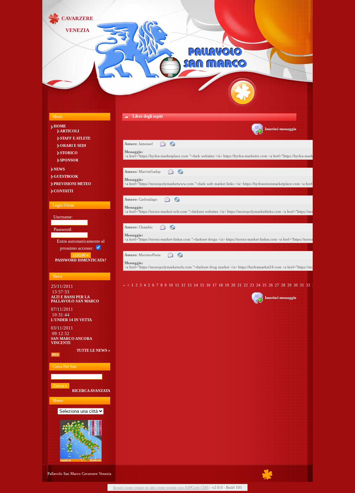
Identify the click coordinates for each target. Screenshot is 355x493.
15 (202, 285)
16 (208, 285)
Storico (69, 153)
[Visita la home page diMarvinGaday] (180, 171)
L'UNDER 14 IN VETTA (71, 320)
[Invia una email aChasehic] (163, 227)
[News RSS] (55, 355)
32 (308, 285)
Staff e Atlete (75, 138)
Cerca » (60, 386)
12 (183, 285)
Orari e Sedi (73, 145)
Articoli (69, 131)
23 (252, 285)
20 (233, 285)
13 (190, 285)
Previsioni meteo (72, 184)
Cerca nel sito (65, 366)
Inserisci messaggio (279, 129)
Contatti (63, 191)
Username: (63, 216)
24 (258, 285)
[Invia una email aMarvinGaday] (171, 171)
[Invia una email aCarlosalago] (167, 199)
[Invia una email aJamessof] (163, 144)
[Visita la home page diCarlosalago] (177, 199)
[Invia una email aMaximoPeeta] (170, 255)
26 (271, 285)
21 (239, 285)
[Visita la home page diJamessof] (172, 144)
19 (227, 285)
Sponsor (69, 160)
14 (196, 285)
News (59, 169)
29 (289, 285)
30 (296, 285)
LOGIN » (80, 255)
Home (60, 126)
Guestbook (66, 176)
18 (221, 285)
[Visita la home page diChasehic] (172, 227)
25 (264, 285)
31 (302, 285)
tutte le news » (93, 350)
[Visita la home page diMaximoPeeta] (180, 255)
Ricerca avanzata (91, 390)
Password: (63, 229)
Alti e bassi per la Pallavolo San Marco (75, 299)
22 (246, 285)
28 (283, 285)
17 (215, 285)
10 (171, 285)
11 (177, 285)
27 (277, 285)
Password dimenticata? (80, 260)
